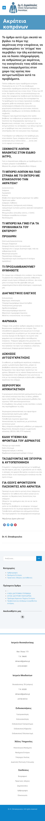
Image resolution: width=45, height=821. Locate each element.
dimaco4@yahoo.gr (22, 661)
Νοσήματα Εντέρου (14, 575)
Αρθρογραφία (12, 573)
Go (39, 558)
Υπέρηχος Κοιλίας (22, 757)
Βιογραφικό (22, 776)
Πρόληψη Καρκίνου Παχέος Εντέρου (21, 598)
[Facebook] (22, 617)
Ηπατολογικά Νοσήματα (23, 748)
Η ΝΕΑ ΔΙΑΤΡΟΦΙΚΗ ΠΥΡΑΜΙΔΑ (19, 593)
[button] (4, 7)
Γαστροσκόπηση (22, 714)
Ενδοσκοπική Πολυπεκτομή (22, 733)
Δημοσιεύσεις (22, 786)
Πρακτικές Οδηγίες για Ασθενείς (19, 578)
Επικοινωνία (22, 795)
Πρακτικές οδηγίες (22, 781)
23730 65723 (22, 699)
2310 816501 (22, 666)
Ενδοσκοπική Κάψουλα (22, 729)
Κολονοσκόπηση (22, 719)
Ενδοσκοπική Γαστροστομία (22, 724)
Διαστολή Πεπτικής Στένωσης (22, 762)
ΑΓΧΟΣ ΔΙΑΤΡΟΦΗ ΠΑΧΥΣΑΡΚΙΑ (19, 596)
